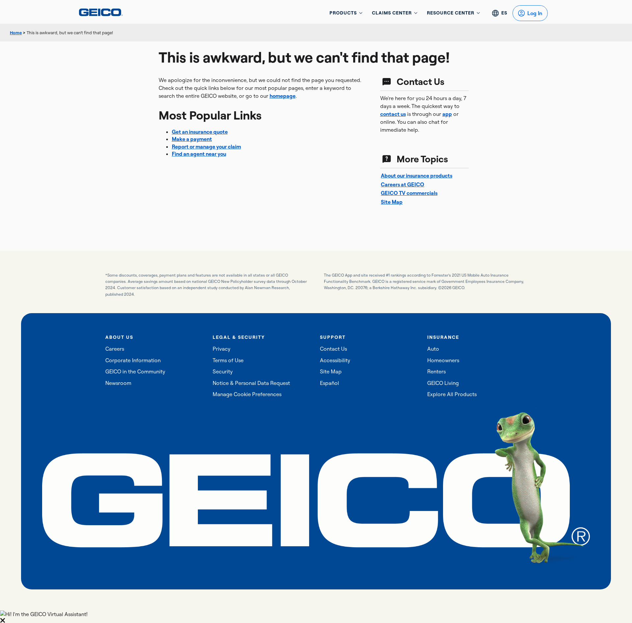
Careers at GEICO (402, 184)
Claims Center (392, 13)
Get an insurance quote (200, 131)
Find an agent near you (199, 153)
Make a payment (192, 139)
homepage (283, 96)
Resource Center (450, 13)
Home (16, 32)
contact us (393, 114)
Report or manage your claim (206, 146)
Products (343, 13)
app (447, 114)
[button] (316, 616)
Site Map (392, 202)
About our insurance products (416, 175)
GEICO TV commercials (409, 193)
